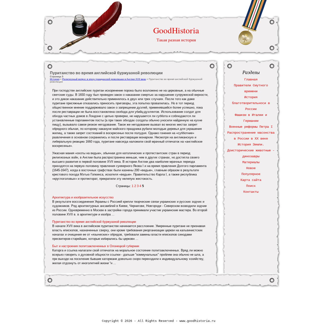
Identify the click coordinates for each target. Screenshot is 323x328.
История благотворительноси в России (251, 103)
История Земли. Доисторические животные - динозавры (251, 150)
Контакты (250, 192)
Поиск (251, 186)
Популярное (250, 174)
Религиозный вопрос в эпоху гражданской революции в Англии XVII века (104, 79)
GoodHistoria (176, 30)
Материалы (250, 162)
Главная (251, 79)
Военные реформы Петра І (251, 127)
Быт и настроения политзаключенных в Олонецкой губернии (95, 246)
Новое (251, 168)
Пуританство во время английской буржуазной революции (94, 221)
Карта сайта (250, 180)
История (54, 79)
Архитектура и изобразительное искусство (82, 197)
